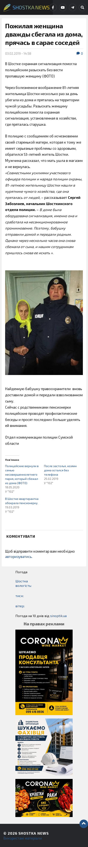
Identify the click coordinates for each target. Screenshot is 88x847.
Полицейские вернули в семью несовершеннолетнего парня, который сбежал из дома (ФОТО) (22, 474)
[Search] (82, 7)
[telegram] (72, 7)
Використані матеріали (22, 838)
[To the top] (83, 824)
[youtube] (63, 7)
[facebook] (53, 7)
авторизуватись (18, 556)
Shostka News (33, 833)
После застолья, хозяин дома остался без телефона (60, 470)
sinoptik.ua (58, 616)
